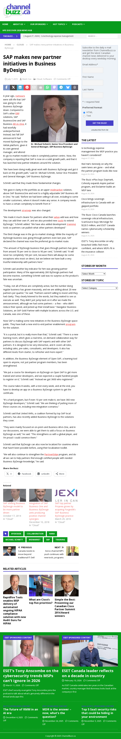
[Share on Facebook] (6, 87)
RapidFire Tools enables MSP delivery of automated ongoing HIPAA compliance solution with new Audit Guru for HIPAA (14, 610)
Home (5, 24)
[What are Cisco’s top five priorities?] (41, 585)
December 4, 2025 (14, 717)
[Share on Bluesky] (68, 87)
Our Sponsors (38, 24)
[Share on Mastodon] (54, 87)
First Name (88, 76)
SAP (48, 539)
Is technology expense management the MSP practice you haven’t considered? (99, 152)
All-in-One (18, 123)
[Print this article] (40, 87)
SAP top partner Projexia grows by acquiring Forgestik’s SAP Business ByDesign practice (65, 509)
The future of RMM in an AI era (20, 711)
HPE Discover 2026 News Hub (17, 30)
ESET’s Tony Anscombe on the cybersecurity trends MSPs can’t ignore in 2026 (30, 675)
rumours (20, 95)
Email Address (90, 64)
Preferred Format (92, 107)
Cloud (39, 79)
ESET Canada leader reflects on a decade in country (87, 673)
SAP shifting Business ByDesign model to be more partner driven (14, 508)
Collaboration (35, 533)
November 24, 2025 (54, 721)
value (57, 217)
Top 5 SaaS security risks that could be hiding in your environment (98, 713)
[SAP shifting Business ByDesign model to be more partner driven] (14, 495)
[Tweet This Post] (13, 87)
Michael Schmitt (14, 539)
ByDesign (16, 533)
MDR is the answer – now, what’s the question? (56, 713)
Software (47, 79)
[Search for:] (102, 36)
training (71, 224)
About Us (18, 24)
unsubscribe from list (99, 130)
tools (60, 220)
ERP (17, 113)
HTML (89, 112)
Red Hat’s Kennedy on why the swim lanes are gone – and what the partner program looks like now (99, 167)
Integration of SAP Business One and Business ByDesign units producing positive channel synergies (39, 511)
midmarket (56, 189)
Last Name (88, 89)
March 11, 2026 (13, 685)
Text (88, 115)
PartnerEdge (51, 454)
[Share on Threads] (74, 87)
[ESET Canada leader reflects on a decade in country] (90, 651)
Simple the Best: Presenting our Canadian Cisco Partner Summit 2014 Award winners (65, 608)
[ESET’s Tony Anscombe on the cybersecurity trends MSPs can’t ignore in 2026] (31, 651)
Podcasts (77, 24)
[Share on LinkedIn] (20, 87)
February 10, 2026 (73, 680)
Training (60, 539)
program (70, 324)
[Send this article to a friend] (33, 87)
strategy (26, 210)
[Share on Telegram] (61, 87)
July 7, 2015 (13, 79)
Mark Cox (26, 79)
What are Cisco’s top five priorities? (40, 601)
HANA (52, 533)
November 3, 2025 (92, 721)
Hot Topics (59, 24)
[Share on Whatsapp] (47, 87)
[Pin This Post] (27, 87)
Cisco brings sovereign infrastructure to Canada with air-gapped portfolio (98, 202)
